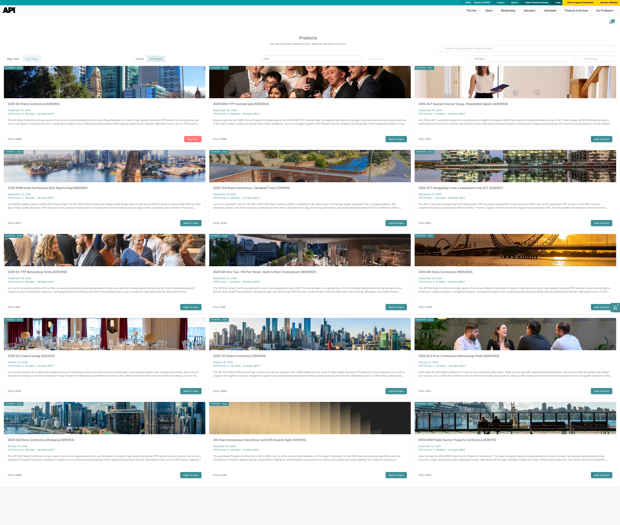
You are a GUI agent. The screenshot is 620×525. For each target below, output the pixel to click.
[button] (611, 22)
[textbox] (527, 48)
